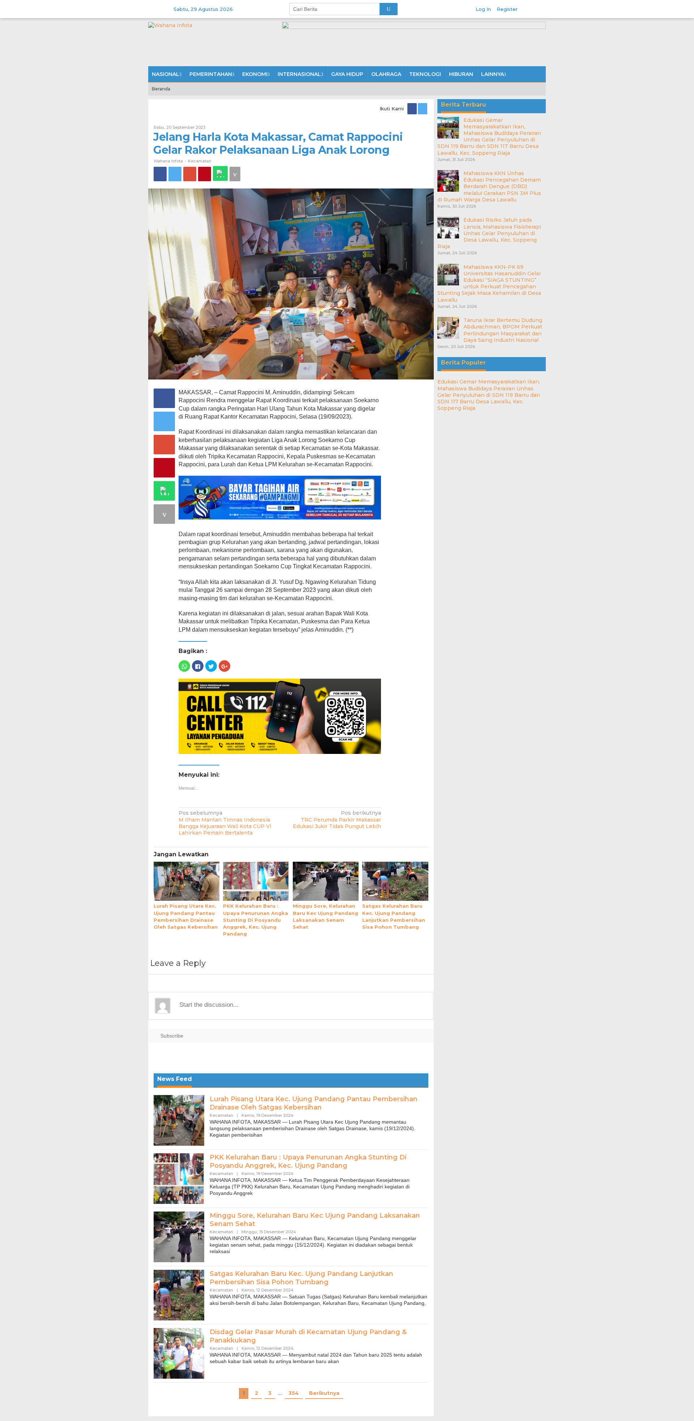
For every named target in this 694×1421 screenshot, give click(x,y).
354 (293, 1393)
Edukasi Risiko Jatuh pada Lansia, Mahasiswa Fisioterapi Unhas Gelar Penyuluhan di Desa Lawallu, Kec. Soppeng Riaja (489, 233)
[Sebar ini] (160, 174)
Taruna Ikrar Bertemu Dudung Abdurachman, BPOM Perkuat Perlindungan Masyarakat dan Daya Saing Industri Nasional (502, 330)
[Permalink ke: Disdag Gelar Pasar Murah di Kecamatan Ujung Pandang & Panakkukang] (179, 1353)
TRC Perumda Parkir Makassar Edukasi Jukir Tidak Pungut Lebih (337, 819)
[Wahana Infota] (170, 25)
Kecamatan (199, 161)
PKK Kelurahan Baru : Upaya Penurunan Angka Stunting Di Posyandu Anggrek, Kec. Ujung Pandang (255, 920)
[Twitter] (423, 108)
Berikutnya (324, 1393)
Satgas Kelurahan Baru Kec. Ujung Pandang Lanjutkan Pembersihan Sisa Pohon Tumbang (301, 1278)
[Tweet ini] (174, 174)
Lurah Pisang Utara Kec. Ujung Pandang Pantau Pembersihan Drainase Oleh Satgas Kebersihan (313, 1103)
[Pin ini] (204, 174)
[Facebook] (412, 108)
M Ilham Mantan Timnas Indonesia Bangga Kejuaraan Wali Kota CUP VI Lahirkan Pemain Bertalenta (225, 823)
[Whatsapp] (220, 173)
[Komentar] (235, 174)
